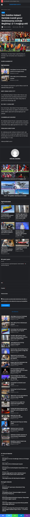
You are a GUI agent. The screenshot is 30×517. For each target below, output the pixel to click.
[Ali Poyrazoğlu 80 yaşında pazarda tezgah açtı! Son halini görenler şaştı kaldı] (6, 371)
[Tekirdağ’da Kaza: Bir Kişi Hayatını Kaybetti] (7, 226)
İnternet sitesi (4, 293)
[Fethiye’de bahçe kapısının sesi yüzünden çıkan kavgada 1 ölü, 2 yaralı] (6, 410)
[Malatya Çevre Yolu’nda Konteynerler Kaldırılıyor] (6, 430)
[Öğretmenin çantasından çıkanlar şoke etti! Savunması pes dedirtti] (7, 242)
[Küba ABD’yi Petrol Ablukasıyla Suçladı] (5, 78)
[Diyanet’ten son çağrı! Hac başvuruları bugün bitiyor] (6, 404)
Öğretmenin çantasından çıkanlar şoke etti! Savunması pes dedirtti (7, 250)
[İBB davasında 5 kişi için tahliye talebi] (6, 424)
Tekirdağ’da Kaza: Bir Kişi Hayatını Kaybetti (7, 231)
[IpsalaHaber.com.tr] (15, 4)
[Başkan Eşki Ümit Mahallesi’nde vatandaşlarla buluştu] (6, 364)
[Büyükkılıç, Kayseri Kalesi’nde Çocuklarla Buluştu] (6, 443)
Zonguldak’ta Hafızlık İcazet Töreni (21, 248)
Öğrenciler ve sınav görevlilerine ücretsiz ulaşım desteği (19, 396)
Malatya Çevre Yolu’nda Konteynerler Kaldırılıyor (17, 429)
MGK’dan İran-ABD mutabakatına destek (16, 416)
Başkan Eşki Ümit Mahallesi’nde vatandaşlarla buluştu (19, 363)
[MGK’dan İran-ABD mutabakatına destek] (6, 417)
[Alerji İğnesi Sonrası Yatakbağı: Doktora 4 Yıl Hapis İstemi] (5, 71)
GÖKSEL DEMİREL (7, 27)
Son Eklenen (15, 311)
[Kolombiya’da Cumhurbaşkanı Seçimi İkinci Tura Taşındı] (7, 209)
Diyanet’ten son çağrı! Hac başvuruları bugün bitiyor (18, 402)
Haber (9, 9)
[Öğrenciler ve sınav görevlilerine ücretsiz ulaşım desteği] (6, 397)
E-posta (3, 288)
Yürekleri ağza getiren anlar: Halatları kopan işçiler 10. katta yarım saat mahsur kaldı (21, 216)
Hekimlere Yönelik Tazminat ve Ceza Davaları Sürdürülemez (19, 435)
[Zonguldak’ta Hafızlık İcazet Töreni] (22, 242)
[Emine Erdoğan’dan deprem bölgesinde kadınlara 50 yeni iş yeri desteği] (6, 377)
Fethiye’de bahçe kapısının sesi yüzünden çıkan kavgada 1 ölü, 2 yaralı (19, 410)
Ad (2, 282)
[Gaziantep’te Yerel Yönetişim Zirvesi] (6, 391)
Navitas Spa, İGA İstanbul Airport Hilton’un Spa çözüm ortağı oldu (21, 233)
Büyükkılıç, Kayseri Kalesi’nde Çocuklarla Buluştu (18, 441)
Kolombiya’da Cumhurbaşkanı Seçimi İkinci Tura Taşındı (16, 1)
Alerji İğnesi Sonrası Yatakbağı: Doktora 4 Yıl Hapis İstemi (19, 317)
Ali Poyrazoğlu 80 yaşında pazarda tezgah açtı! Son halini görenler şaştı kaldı (19, 370)
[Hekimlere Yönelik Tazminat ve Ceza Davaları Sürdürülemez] (6, 436)
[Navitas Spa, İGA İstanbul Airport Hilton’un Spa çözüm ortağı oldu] (22, 226)
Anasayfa (4, 9)
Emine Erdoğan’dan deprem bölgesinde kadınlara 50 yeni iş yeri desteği (19, 377)
